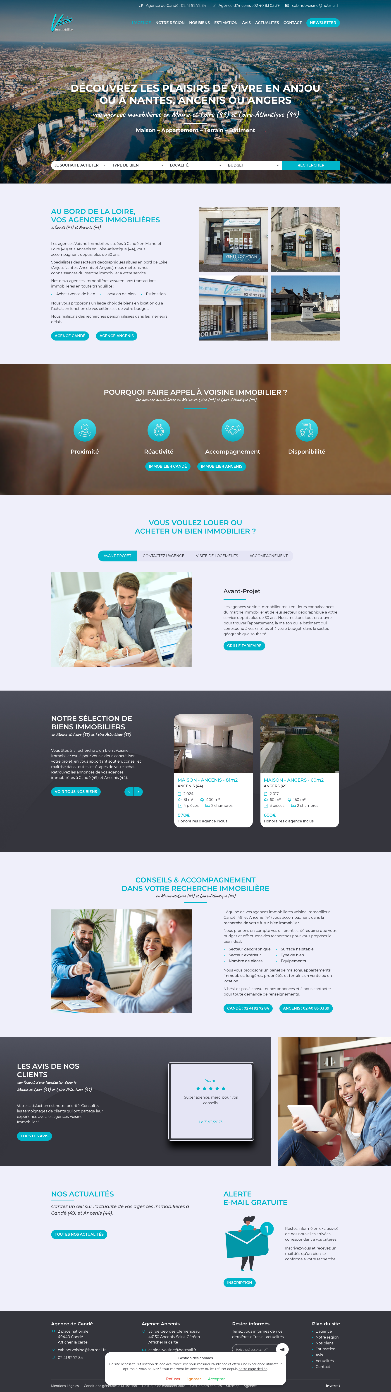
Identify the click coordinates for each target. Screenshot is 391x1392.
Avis (246, 23)
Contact (293, 23)
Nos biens (199, 23)
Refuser (173, 1379)
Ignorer (194, 1379)
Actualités (267, 23)
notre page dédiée (252, 1369)
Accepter (216, 1379)
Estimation (226, 23)
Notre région (170, 23)
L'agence (141, 23)
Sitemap (232, 1386)
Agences (250, 1386)
